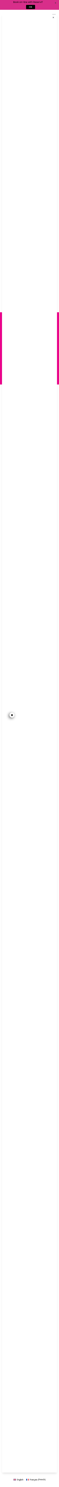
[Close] (53, 17)
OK (30, 7)
